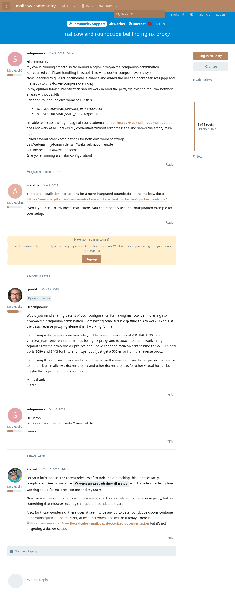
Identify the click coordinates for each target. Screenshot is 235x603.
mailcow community (36, 5)
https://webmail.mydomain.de (141, 122)
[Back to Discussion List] (6, 6)
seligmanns (41, 298)
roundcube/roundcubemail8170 (103, 484)
